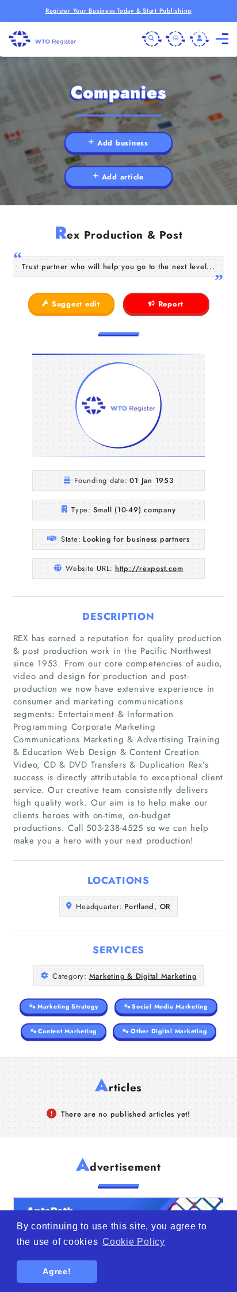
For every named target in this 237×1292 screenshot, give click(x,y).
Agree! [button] (57, 1271)
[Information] (175, 39)
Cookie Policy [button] (133, 1242)
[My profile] (199, 39)
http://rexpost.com (149, 568)
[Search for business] (152, 39)
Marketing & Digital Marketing (143, 976)
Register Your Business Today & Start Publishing (118, 10)
